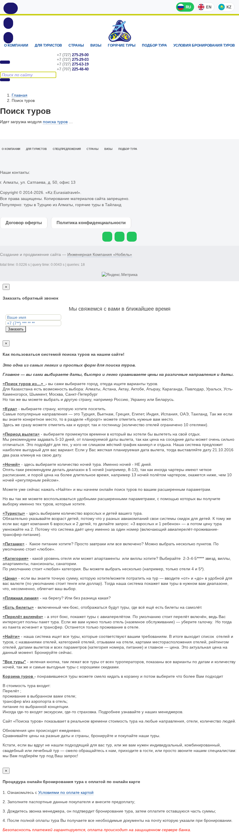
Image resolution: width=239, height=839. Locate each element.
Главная (19, 95)
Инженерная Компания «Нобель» (99, 254)
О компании (16, 45)
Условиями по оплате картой (66, 792)
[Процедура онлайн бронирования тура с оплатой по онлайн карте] (8, 23)
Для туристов (48, 45)
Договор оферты (24, 222)
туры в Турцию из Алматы (48, 204)
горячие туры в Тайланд (98, 204)
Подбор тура (154, 45)
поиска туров (55, 121)
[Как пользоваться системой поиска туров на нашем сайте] (10, 8)
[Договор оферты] (8, 37)
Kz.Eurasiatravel (119, 31)
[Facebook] (132, 237)
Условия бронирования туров (204, 45)
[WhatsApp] (107, 237)
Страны (76, 45)
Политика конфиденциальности (91, 222)
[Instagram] (119, 237)
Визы (95, 45)
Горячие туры (122, 45)
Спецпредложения (67, 149)
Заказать (16, 329)
